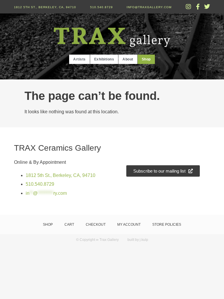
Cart (69, 224)
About (128, 59)
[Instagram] (188, 7)
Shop (146, 59)
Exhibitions (104, 59)
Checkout (96, 224)
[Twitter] (207, 7)
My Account (129, 224)
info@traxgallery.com (149, 7)
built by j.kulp (137, 240)
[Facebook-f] (198, 7)
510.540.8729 (101, 7)
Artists (79, 59)
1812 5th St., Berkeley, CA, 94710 (45, 7)
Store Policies (166, 224)
